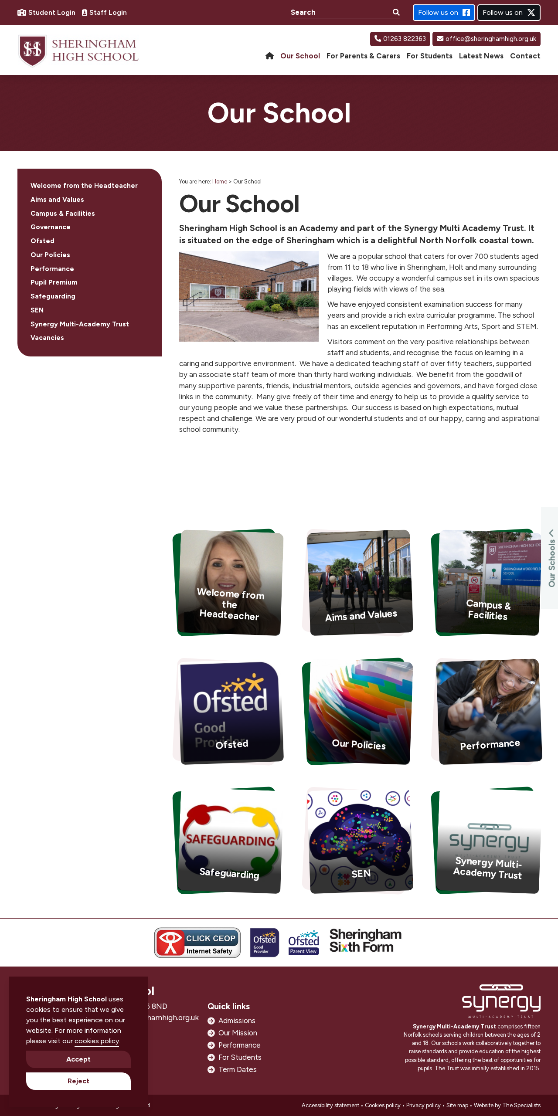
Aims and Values (57, 200)
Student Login (51, 12)
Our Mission (237, 1032)
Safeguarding (53, 296)
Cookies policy (383, 1105)
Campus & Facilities (63, 213)
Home (219, 181)
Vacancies (47, 338)
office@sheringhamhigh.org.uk (491, 39)
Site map (457, 1105)
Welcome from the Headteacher (84, 186)
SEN (37, 310)
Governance (51, 227)
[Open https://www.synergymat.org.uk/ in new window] (501, 1003)
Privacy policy (423, 1105)
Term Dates (237, 1069)
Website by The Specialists (507, 1105)
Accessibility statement (330, 1105)
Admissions (236, 1020)
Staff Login (108, 12)
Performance (52, 269)
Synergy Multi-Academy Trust (80, 324)
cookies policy (97, 1041)
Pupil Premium (54, 282)
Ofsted (42, 241)
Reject (78, 1081)
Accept (78, 1059)
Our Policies (50, 255)
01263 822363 (404, 39)
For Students (240, 1057)
